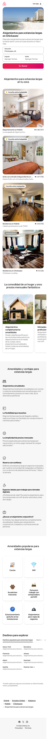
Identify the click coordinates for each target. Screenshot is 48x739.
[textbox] (12, 59)
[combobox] (23, 51)
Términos (28, 728)
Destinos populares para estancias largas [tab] (18, 640)
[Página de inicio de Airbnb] (4, 3)
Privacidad (19, 728)
